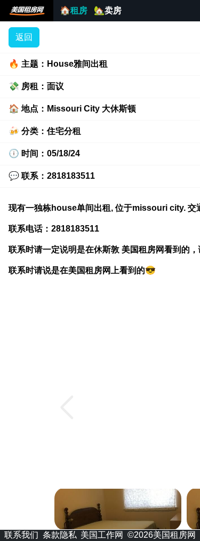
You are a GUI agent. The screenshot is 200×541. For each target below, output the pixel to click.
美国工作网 (102, 534)
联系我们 (21, 534)
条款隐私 (60, 534)
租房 (73, 10)
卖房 (108, 10)
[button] (67, 407)
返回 (24, 37)
